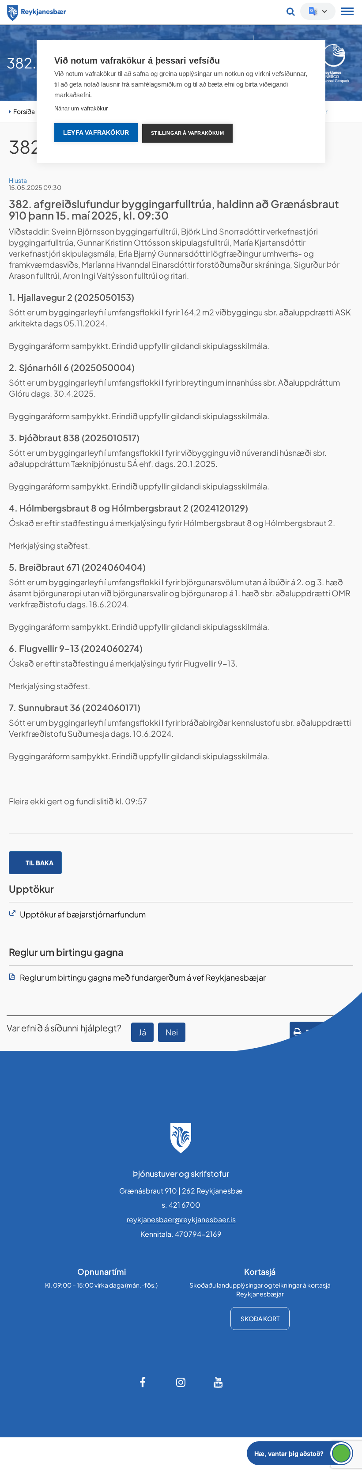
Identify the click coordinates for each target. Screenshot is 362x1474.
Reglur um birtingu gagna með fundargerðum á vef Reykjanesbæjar (143, 977)
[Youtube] (218, 1382)
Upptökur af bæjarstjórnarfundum (83, 914)
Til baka (39, 863)
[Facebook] (143, 1382)
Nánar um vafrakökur (81, 108)
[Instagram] (181, 1382)
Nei (172, 1032)
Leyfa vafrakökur (96, 132)
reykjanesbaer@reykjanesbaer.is (181, 1219)
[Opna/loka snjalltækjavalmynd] (347, 12)
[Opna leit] (290, 11)
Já (142, 1032)
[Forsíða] (36, 11)
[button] (300, 1453)
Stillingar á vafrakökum (187, 133)
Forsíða (24, 111)
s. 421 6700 (181, 1204)
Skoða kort (260, 1318)
